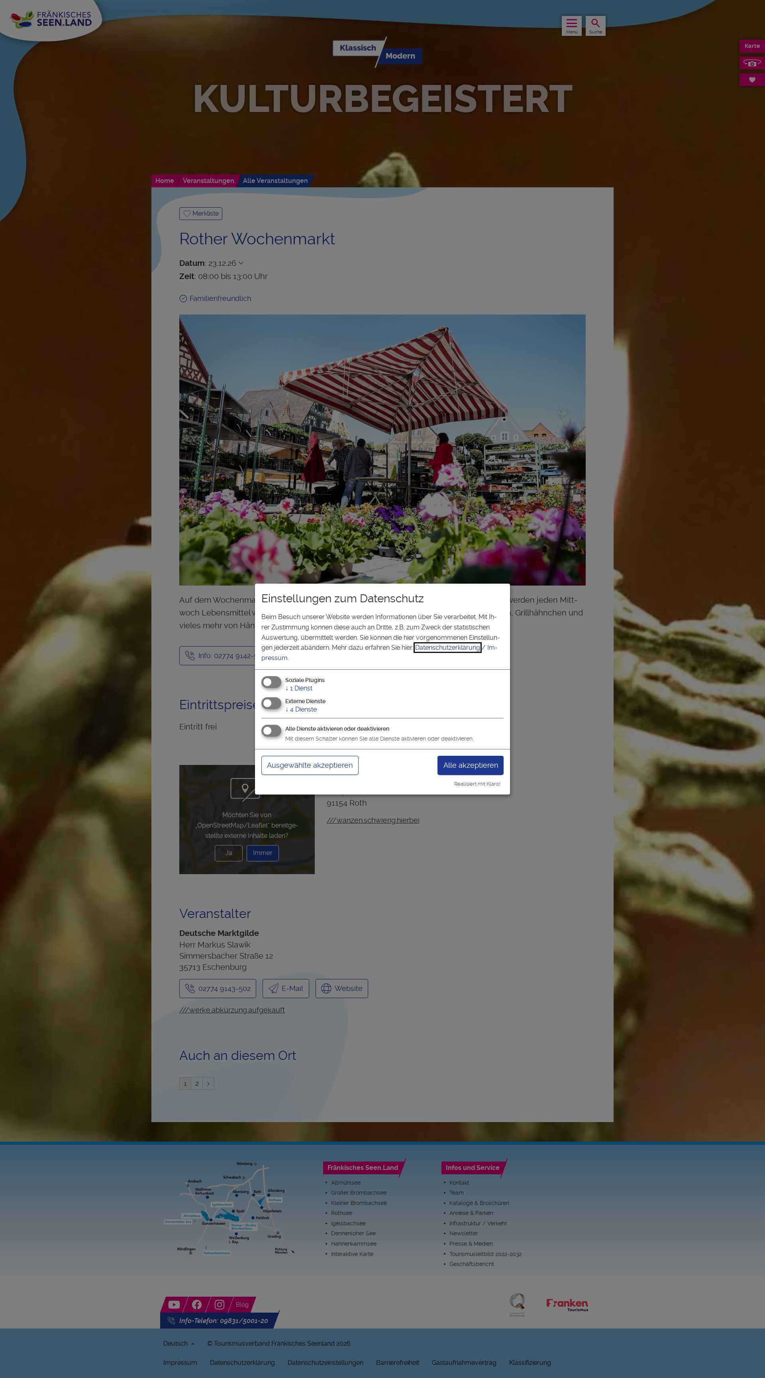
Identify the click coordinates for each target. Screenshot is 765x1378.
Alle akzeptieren (470, 765)
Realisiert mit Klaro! (477, 784)
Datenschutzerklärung (447, 647)
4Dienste (301, 709)
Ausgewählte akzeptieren (310, 765)
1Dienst (298, 688)
